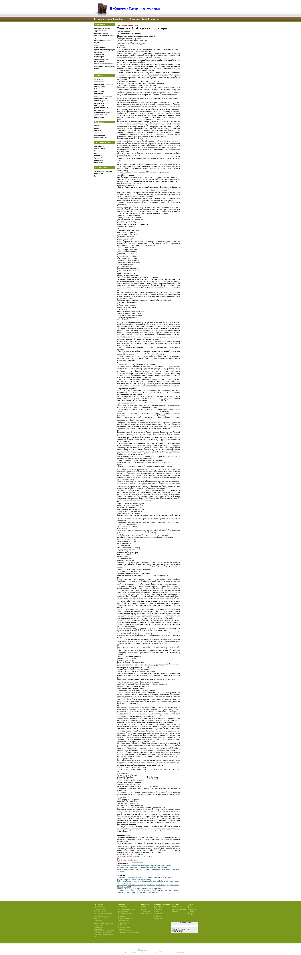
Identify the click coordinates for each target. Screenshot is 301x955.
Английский (99, 146)
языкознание (150, 8)
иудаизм (97, 130)
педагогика (98, 45)
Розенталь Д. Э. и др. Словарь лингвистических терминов (139, 888)
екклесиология (100, 98)
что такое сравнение (150, 869)
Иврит (96, 153)
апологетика (99, 82)
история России (101, 33)
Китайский (98, 163)
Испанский (98, 160)
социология (99, 54)
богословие (99, 91)
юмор (96, 68)
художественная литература (104, 931)
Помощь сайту (154, 19)
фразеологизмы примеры (132, 869)
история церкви (101, 101)
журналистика (100, 31)
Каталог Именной (112, 19)
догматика (98, 93)
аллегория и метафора (126, 866)
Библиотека (100, 25)
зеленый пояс (140, 866)
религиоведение (101, 108)
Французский (99, 148)
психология (99, 52)
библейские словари (103, 89)
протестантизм (100, 137)
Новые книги (134, 19)
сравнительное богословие (128, 932)
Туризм (191, 908)
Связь (144, 19)
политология (99, 47)
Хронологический (179, 909)
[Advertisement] (104, 217)
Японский (98, 155)
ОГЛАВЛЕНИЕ (123, 31)
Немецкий (98, 151)
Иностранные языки (103, 142)
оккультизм (99, 103)
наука (96, 42)
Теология (99, 76)
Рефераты (98, 173)
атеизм (97, 126)
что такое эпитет (164, 869)
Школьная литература (103, 64)
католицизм (99, 133)
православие (99, 135)
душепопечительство (103, 96)
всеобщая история (102, 28)
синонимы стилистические (140, 867)
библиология (99, 86)
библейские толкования (104, 84)
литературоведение (102, 40)
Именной (175, 908)
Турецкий (98, 158)
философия (99, 57)
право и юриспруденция (104, 50)
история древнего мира (104, 35)
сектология (99, 110)
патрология (99, 105)
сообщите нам (180, 952)
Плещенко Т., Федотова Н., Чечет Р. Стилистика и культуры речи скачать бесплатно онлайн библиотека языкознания (144, 878)
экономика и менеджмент (104, 66)
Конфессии (99, 122)
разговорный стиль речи (155, 866)
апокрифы (98, 79)
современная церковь (103, 112)
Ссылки (191, 911)
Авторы (124, 19)
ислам (96, 128)
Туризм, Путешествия (103, 171)
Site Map (191, 915)
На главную (99, 19)
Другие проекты (101, 167)
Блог (96, 176)
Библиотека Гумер (124, 8)
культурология (100, 38)
